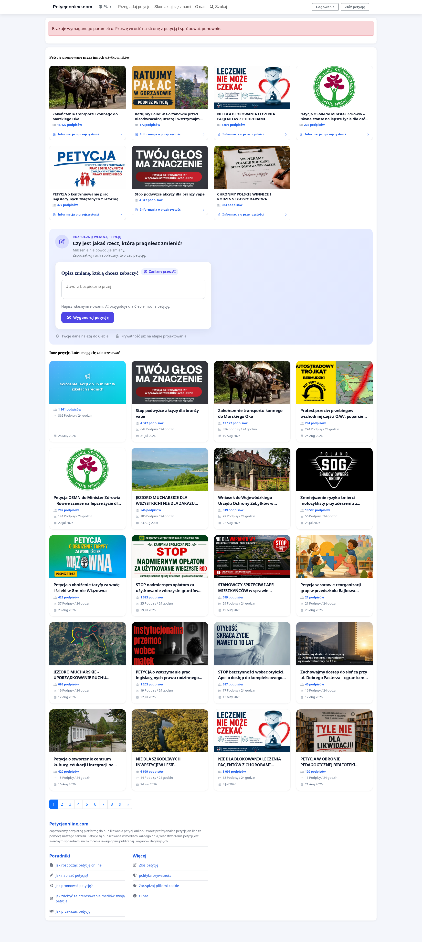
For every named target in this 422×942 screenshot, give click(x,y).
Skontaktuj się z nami (172, 7)
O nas (200, 7)
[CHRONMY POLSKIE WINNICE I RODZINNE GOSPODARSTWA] (252, 183)
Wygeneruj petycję (91, 317)
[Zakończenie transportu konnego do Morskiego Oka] (87, 103)
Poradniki (59, 856)
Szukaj (221, 7)
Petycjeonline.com (72, 6)
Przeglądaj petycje (134, 7)
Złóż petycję (355, 7)
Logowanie (325, 7)
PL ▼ (108, 7)
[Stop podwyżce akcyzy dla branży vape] (170, 180)
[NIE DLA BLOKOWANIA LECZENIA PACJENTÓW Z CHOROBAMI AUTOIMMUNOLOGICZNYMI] (252, 103)
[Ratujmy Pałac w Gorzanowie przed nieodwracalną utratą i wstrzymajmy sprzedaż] (170, 103)
